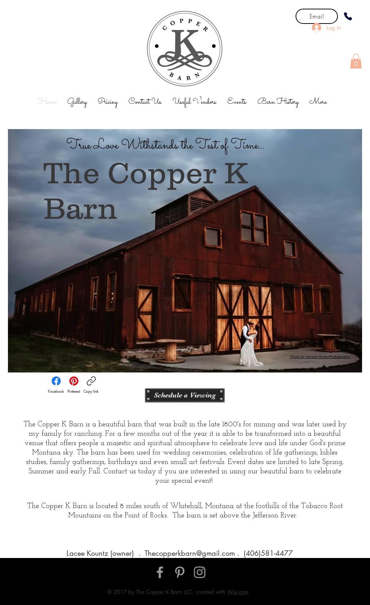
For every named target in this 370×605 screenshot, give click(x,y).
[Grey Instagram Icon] (199, 572)
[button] (356, 61)
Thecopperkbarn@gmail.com (190, 553)
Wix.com (238, 591)
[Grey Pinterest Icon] (180, 572)
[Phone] (348, 16)
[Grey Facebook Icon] (160, 572)
